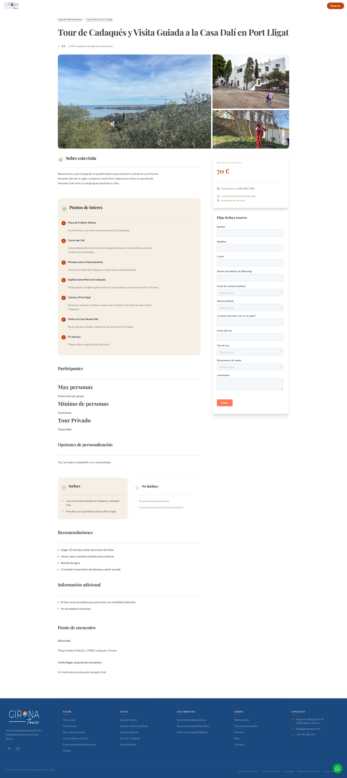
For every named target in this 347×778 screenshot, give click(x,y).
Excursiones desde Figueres (192, 732)
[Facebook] (9, 748)
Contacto (212, 5)
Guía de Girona (128, 719)
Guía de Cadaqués (130, 738)
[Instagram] (17, 748)
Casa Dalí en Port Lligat (99, 19)
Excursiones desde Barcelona (79, 744)
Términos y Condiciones (308, 771)
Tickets (67, 750)
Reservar (335, 5)
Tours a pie (69, 719)
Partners (239, 732)
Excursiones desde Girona (191, 719)
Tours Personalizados (149, 5)
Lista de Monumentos (70, 19)
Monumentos (241, 719)
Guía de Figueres (129, 732)
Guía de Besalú (128, 744)
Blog (197, 5)
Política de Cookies (271, 771)
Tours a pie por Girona (75, 738)
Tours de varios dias (74, 732)
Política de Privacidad (248, 771)
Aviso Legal (288, 771)
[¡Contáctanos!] (338, 769)
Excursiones (69, 726)
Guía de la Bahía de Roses (134, 726)
